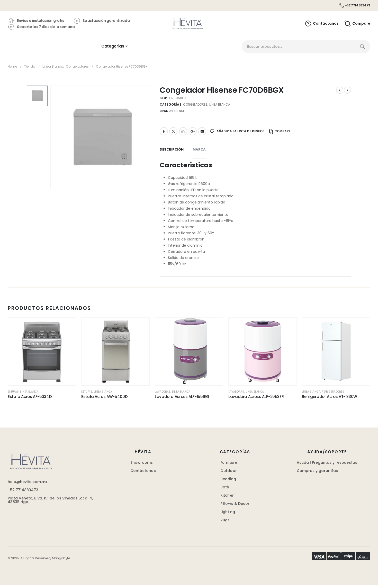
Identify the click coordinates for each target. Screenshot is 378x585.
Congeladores (195, 104)
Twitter (173, 131)
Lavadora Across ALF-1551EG (182, 396)
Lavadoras (162, 392)
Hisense (178, 111)
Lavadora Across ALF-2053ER (256, 396)
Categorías (112, 46)
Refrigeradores (333, 392)
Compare (282, 131)
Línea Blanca (219, 104)
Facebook (164, 131)
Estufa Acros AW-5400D (104, 396)
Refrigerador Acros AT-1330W (329, 396)
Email (202, 131)
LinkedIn (183, 131)
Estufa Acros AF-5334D (30, 396)
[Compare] (67, 351)
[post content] (42, 351)
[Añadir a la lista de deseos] (67, 326)
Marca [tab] (199, 149)
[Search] (362, 46)
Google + (192, 131)
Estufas (13, 392)
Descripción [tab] (172, 149)
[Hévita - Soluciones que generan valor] (187, 23)
